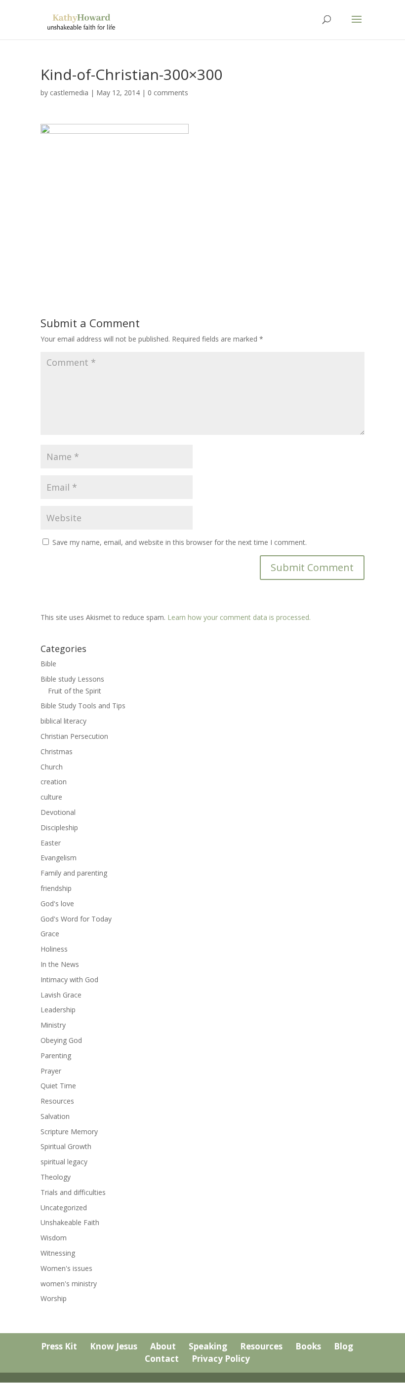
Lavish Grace (60, 994)
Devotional (58, 812)
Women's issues (66, 1268)
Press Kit (59, 1346)
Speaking (208, 1346)
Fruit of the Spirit (74, 690)
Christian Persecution (74, 736)
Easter (50, 842)
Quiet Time (58, 1085)
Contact (162, 1358)
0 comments (168, 92)
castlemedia (69, 92)
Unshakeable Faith (69, 1222)
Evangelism (58, 857)
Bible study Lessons (72, 679)
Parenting (55, 1055)
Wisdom (53, 1237)
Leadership (58, 1009)
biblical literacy (63, 721)
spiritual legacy (63, 1161)
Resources (57, 1101)
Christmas (56, 751)
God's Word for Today (76, 918)
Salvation (55, 1116)
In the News (59, 964)
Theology (55, 1177)
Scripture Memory (69, 1131)
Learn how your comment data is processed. (239, 617)
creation (53, 781)
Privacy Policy (221, 1358)
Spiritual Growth (65, 1146)
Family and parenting (73, 873)
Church (51, 766)
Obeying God (61, 1040)
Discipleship (59, 827)
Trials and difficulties (73, 1192)
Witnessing (57, 1253)
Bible (48, 663)
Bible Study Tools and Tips (82, 705)
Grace (49, 933)
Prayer (50, 1071)
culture (51, 797)
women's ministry (68, 1283)
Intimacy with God (69, 979)
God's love (57, 903)
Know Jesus (113, 1346)
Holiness (54, 949)
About (163, 1346)
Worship (53, 1298)
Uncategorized (63, 1207)
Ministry (53, 1025)
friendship (56, 888)
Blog (343, 1346)
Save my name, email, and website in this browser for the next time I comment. (179, 542)
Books (308, 1346)
